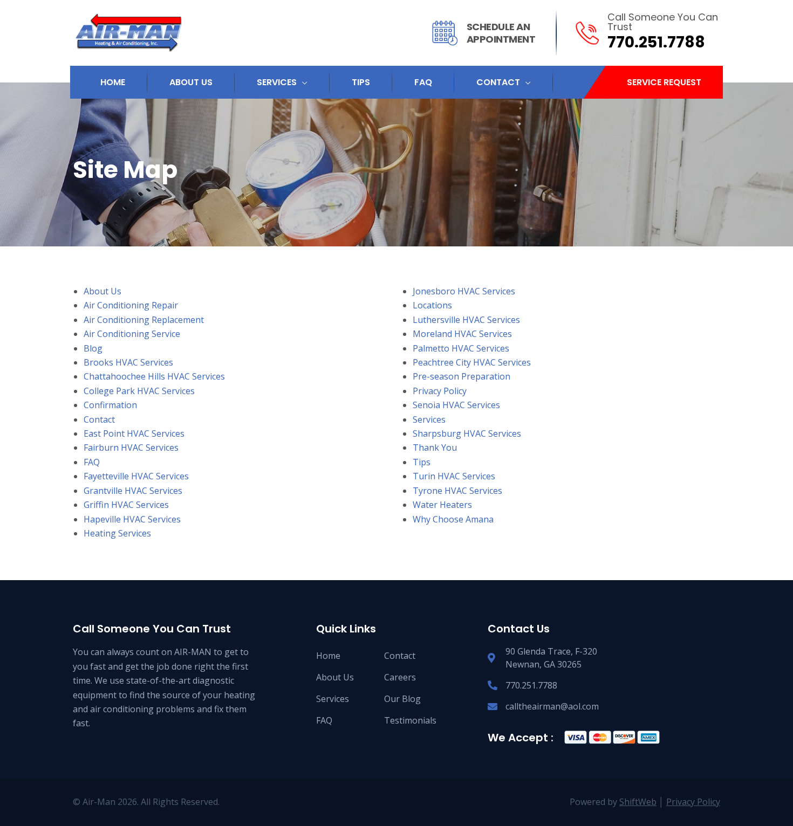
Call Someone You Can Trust (662, 21)
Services (429, 419)
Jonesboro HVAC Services (464, 291)
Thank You (435, 447)
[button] (664, 82)
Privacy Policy (440, 391)
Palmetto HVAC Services (461, 348)
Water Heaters (442, 505)
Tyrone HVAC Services (457, 491)
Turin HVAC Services (454, 476)
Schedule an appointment (501, 33)
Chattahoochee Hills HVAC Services (154, 376)
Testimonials (410, 720)
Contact (99, 419)
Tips (421, 462)
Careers (400, 677)
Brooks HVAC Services (128, 362)
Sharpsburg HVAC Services (467, 433)
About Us (102, 291)
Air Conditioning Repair (131, 305)
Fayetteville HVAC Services (136, 476)
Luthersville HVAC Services (466, 320)
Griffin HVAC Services (126, 505)
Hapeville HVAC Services (132, 519)
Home (328, 656)
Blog (93, 348)
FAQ (92, 462)
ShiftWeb (638, 802)
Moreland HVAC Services (462, 334)
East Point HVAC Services (134, 433)
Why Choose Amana (453, 519)
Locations (432, 305)
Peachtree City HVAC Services (472, 362)
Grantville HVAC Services (133, 491)
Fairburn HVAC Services (131, 447)
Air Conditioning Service (132, 334)
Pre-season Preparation (461, 376)
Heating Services (117, 533)
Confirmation (110, 405)
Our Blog (402, 699)
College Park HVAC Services (139, 391)
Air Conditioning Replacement (144, 320)
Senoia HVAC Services (456, 405)
